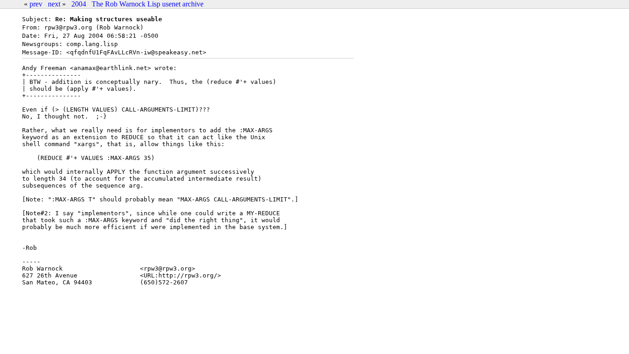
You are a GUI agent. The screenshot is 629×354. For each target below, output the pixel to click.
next (54, 4)
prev (35, 4)
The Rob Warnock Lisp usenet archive (148, 4)
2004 (78, 4)
